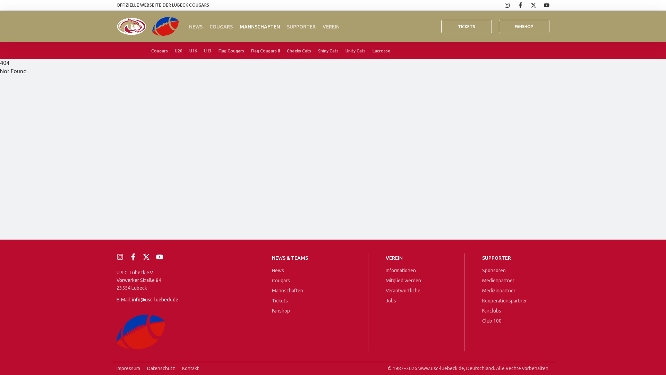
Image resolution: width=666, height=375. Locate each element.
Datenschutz (161, 368)
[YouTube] (542, 5)
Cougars (221, 27)
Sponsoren (494, 270)
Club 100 (492, 321)
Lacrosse (381, 51)
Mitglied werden (403, 280)
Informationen (401, 270)
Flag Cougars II (265, 51)
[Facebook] (516, 5)
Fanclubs (491, 311)
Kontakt (190, 368)
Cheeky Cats (299, 51)
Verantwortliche (403, 290)
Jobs (391, 300)
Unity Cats (355, 51)
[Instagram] (503, 5)
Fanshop (281, 311)
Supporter (301, 27)
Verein (331, 27)
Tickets (466, 26)
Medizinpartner (498, 290)
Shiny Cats (328, 51)
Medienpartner (498, 280)
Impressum (128, 368)
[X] (529, 5)
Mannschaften (260, 27)
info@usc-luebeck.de (155, 299)
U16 (193, 51)
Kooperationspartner (504, 300)
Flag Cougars (231, 51)
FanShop (524, 26)
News (196, 27)
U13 (208, 51)
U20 (178, 51)
